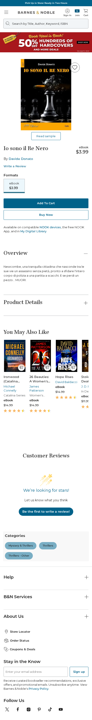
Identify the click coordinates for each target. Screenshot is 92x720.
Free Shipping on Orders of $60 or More (46, 3)
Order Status (19, 635)
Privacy (73, 717)
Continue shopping (46, 94)
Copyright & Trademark (48, 717)
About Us (14, 611)
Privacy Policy (38, 683)
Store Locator (20, 626)
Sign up (79, 667)
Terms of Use (20, 717)
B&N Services (18, 591)
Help (9, 572)
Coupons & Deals (22, 644)
